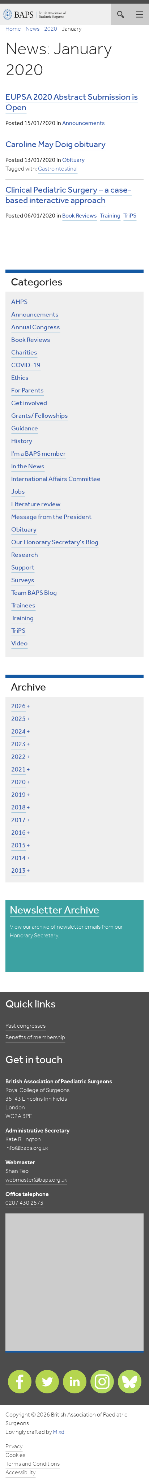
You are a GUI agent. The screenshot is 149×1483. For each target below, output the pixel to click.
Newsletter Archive (54, 910)
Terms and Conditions (32, 1464)
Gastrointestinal (57, 169)
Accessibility (20, 1472)
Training (110, 216)
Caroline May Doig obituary (55, 145)
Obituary (73, 160)
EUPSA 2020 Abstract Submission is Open (71, 102)
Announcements (83, 123)
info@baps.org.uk (26, 1148)
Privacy (13, 1446)
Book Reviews (79, 216)
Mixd (58, 1432)
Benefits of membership (35, 1037)
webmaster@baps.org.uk (36, 1180)
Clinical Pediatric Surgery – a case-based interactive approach (68, 195)
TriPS (129, 216)
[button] (139, 14)
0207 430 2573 (24, 1203)
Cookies (15, 1455)
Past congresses (25, 1026)
